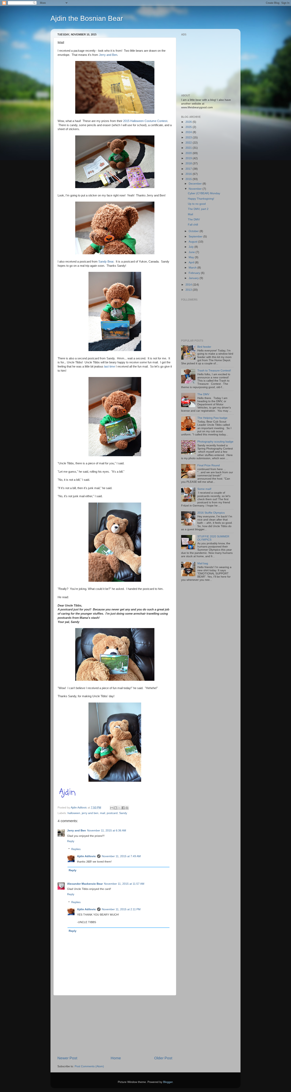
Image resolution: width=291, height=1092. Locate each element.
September (196, 236)
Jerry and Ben (108, 54)
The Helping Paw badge (212, 417)
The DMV (194, 219)
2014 (189, 284)
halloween (74, 813)
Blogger (168, 1082)
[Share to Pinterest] (127, 808)
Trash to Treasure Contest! (214, 370)
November (196, 188)
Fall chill (193, 224)
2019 (189, 158)
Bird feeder (204, 346)
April (192, 262)
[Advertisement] (115, 1025)
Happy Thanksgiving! (201, 198)
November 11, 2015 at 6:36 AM (106, 830)
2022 (189, 142)
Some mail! (204, 488)
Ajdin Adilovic (86, 856)
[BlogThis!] (116, 808)
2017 (189, 168)
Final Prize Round (208, 465)
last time (109, 366)
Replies (76, 849)
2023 (189, 137)
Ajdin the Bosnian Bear (86, 18)
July (191, 246)
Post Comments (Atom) (89, 1066)
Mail (190, 214)
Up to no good (197, 203)
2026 (189, 121)
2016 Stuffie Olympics (211, 512)
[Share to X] (119, 808)
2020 (189, 153)
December (196, 183)
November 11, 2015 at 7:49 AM (121, 856)
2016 (189, 173)
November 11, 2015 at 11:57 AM (124, 883)
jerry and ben (90, 813)
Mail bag (202, 563)
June (192, 252)
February (195, 272)
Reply (70, 841)
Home (116, 1058)
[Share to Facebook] (123, 808)
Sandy (123, 813)
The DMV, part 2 (198, 209)
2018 (189, 163)
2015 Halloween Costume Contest (145, 121)
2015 (189, 179)
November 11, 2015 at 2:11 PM (121, 909)
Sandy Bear (105, 261)
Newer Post (67, 1058)
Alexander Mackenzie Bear (85, 883)
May (192, 257)
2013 (189, 289)
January (194, 278)
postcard (112, 813)
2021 (189, 147)
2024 (189, 132)
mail (102, 813)
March (193, 267)
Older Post (163, 1058)
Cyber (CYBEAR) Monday (204, 193)
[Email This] (112, 808)
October (194, 231)
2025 (189, 127)
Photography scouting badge (215, 441)
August (193, 241)
